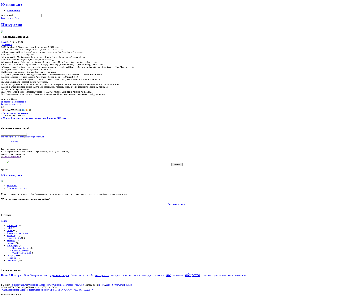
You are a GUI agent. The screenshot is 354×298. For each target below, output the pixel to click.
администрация (59, 275)
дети (81, 275)
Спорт (10, 230)
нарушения (178, 275)
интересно (7, 44)
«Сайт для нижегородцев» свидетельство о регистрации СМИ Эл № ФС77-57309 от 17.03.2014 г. (47, 290)
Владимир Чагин (20, 248)
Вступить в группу (177, 204)
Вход (17, 18)
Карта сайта (45, 285)
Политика (11, 258)
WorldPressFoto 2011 (21, 253)
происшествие (219, 275)
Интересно (11, 24)
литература (158, 275)
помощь (15, 142)
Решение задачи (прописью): (14, 149)
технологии (240, 275)
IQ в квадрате (11, 4)
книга (137, 275)
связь (230, 275)
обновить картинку (11, 156)
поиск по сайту (8, 15)
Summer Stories (14, 238)
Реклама (128, 285)
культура (146, 275)
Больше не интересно (11, 104)
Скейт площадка (20, 250)
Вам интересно (19, 102)
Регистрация (7, 18)
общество (192, 275)
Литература (12, 255)
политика (206, 275)
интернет (116, 275)
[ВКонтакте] (21, 110)
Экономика (12, 260)
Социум (10, 243)
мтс (168, 275)
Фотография (12, 245)
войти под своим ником (12, 137)
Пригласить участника (17, 188)
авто (46, 275)
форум (102, 285)
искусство (127, 275)
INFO (9, 228)
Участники (12, 185)
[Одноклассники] (27, 110)
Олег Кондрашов (33, 275)
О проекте (33, 285)
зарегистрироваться (34, 137)
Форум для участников (17, 233)
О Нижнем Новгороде (62, 285)
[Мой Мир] (30, 110)
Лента (4, 221)
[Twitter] (24, 110)
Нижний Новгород (11, 275)
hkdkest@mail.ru (19, 285)
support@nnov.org (114, 285)
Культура (11, 240)
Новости (11, 235)
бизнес (74, 275)
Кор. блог (79, 285)
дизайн (89, 275)
